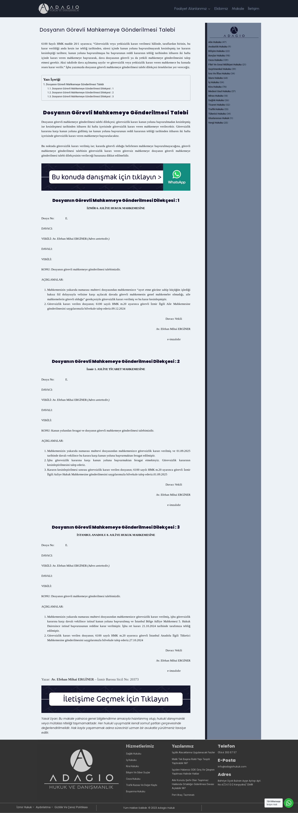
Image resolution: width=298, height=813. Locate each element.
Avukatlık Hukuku (217, 46)
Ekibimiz (221, 8)
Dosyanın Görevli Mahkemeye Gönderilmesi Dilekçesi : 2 (83, 92)
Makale (238, 8)
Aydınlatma (43, 807)
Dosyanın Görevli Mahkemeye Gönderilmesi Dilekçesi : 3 (83, 96)
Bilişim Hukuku (216, 51)
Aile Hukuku (214, 42)
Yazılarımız (183, 746)
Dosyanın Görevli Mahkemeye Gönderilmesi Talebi (75, 84)
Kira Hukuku (215, 86)
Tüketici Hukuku (217, 113)
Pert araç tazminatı (183, 795)
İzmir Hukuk (24, 807)
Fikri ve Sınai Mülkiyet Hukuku (225, 64)
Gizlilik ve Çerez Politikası (71, 807)
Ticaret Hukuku (216, 104)
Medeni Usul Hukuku (219, 91)
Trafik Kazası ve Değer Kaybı (141, 785)
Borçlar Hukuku (216, 55)
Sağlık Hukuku (216, 100)
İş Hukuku (213, 82)
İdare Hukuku (215, 78)
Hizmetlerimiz (140, 746)
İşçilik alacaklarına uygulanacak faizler (193, 752)
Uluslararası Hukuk (218, 118)
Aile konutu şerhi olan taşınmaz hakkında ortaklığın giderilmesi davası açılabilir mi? (193, 784)
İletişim (253, 8)
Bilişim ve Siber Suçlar (138, 772)
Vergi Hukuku (215, 122)
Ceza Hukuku (215, 60)
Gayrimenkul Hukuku (219, 69)
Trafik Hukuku (216, 109)
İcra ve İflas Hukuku (219, 73)
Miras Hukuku (215, 95)
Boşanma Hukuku (135, 791)
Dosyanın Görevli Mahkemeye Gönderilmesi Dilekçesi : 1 (83, 88)
